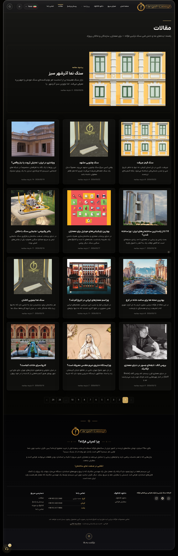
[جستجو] (10, 6)
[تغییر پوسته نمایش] (19, 6)
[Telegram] (162, 498)
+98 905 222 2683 (55, 498)
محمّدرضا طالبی (75, 524)
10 (72, 400)
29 (53, 400)
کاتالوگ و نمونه (38, 505)
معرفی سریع (112, 6)
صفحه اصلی (124, 6)
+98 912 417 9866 (55, 508)
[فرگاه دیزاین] (154, 6)
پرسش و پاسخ (72, 6)
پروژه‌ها (86, 6)
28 (60, 400)
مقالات (60, 6)
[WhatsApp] (168, 498)
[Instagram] (156, 498)
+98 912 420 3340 (55, 503)
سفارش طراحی (120, 502)
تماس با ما (50, 6)
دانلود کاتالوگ (98, 6)
